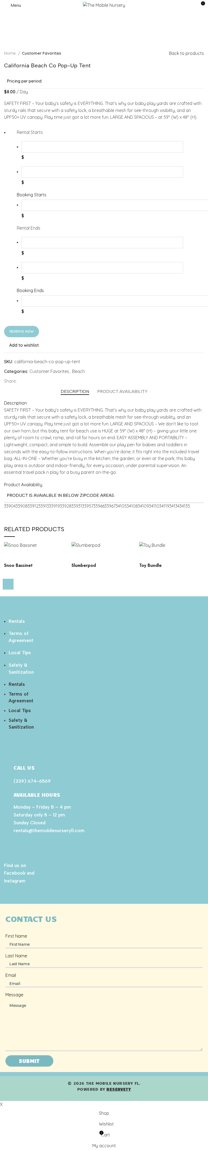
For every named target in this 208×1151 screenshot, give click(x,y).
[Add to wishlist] (11, 556)
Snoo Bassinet (18, 565)
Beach (78, 371)
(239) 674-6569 (32, 781)
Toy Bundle (150, 565)
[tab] (75, 391)
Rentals (17, 621)
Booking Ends (30, 290)
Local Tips (20, 652)
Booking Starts (31, 194)
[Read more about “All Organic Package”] (8, 584)
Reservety (118, 1089)
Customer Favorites (41, 53)
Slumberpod (84, 565)
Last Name (16, 955)
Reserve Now (21, 331)
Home (10, 53)
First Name (16, 936)
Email (10, 975)
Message (14, 994)
